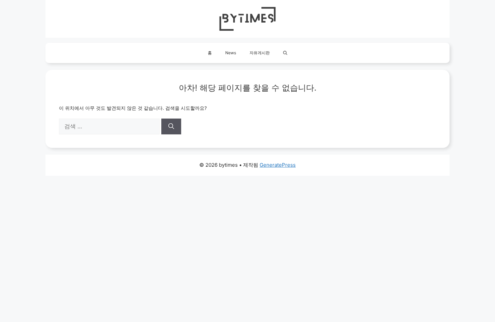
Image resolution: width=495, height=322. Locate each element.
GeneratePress (278, 165)
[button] (285, 53)
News (230, 52)
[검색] (171, 127)
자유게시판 (260, 52)
